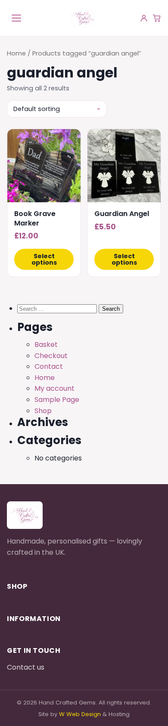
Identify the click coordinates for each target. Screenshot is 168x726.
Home (16, 53)
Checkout (51, 356)
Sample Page (56, 400)
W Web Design (80, 714)
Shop (43, 411)
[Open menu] (16, 18)
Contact (48, 366)
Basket (46, 344)
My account (54, 388)
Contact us (25, 667)
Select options (44, 259)
